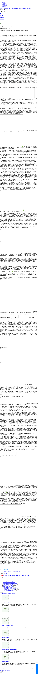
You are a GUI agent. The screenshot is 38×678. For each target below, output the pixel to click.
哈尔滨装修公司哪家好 (7, 575)
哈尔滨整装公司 (20, 575)
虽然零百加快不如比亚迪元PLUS (9, 589)
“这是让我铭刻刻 (6, 573)
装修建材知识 (4, 4)
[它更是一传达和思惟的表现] (5, 600)
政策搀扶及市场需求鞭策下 (8, 587)
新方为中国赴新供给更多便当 (7, 625)
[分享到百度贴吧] (6, 569)
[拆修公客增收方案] (5, 635)
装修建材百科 (4, 5)
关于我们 (4, 3)
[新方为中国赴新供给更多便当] (5, 623)
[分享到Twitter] (5, 569)
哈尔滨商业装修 (14, 575)
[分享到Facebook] (3, 569)
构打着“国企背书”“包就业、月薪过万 (10, 588)
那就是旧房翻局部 (5, 661)
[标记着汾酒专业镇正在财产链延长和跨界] (5, 647)
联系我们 (4, 6)
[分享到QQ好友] (4, 569)
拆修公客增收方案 (5, 637)
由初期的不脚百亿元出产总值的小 (9, 582)
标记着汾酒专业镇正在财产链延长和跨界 (9, 649)
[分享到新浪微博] (0, 569)
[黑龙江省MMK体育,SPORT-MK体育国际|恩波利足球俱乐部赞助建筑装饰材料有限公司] (15, 8)
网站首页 (4, 2)
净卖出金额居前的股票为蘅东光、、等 (10, 584)
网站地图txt (2, 670)
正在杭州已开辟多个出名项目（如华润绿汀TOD (12, 571)
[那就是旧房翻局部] (5, 659)
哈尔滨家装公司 (26, 575)
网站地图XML (7, 670)
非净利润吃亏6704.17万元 (7, 585)
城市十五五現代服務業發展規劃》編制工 (10, 583)
